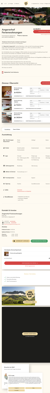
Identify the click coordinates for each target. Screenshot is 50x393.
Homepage (19, 189)
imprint (9, 384)
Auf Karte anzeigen (8, 37)
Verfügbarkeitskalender (33, 96)
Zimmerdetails (18, 96)
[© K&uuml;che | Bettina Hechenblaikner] (7, 117)
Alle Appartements (30, 266)
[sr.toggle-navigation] (2, 4)
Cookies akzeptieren (30, 333)
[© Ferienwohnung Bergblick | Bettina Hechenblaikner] (7, 92)
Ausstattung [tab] (7, 129)
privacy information (22, 383)
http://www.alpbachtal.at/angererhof (12, 224)
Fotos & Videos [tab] (16, 129)
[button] (10, 374)
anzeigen (12, 221)
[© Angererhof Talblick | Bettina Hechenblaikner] (7, 104)
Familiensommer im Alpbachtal (24, 191)
